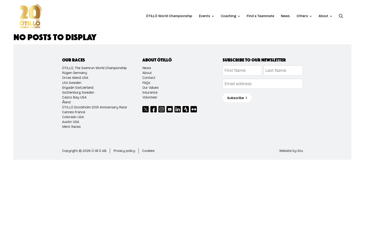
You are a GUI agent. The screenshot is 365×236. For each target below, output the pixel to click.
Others (302, 16)
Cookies (148, 151)
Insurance (150, 92)
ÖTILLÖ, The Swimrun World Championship (94, 68)
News (285, 16)
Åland (66, 102)
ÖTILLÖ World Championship (169, 16)
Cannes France (73, 112)
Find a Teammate (260, 16)
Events (204, 16)
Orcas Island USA (75, 78)
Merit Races (71, 127)
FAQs (146, 83)
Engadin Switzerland (77, 88)
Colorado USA (73, 117)
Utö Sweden (71, 83)
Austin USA (70, 122)
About (323, 16)
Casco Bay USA (74, 97)
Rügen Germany (74, 73)
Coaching (228, 16)
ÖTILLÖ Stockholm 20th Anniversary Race (94, 107)
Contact (148, 78)
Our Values (150, 88)
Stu (300, 151)
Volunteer (149, 97)
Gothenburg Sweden (78, 92)
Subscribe (235, 98)
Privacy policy (124, 151)
